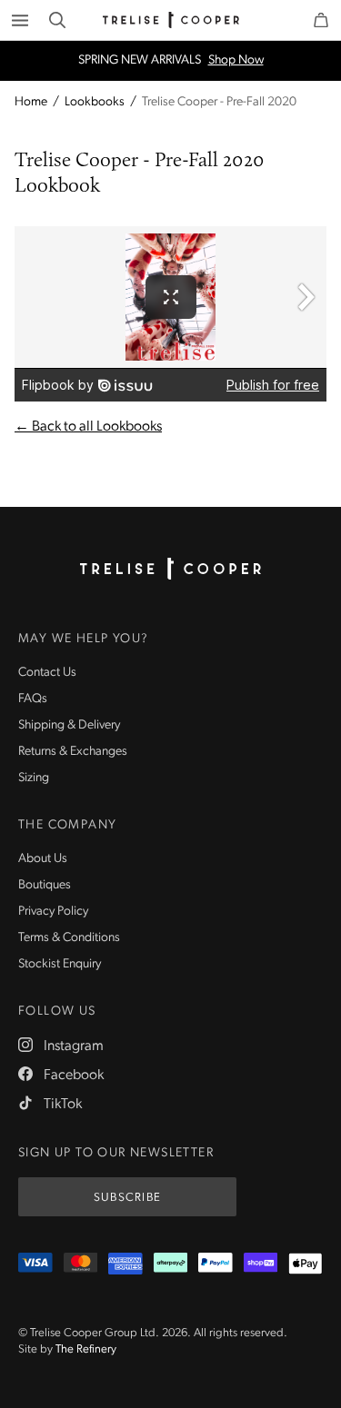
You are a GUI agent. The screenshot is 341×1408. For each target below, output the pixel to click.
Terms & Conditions (69, 938)
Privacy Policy (53, 911)
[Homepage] (171, 569)
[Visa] (35, 1263)
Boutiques (44, 885)
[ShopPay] (261, 1263)
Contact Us (47, 672)
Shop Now (236, 61)
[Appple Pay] (305, 1263)
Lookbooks (95, 102)
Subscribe (128, 1198)
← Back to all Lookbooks (88, 427)
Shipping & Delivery (69, 725)
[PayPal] (215, 1263)
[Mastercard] (81, 1263)
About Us (42, 859)
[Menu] (20, 20)
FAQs (32, 699)
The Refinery (85, 1349)
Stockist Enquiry (59, 964)
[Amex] (125, 1263)
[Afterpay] (171, 1263)
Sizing (33, 778)
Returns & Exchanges (72, 752)
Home (31, 102)
